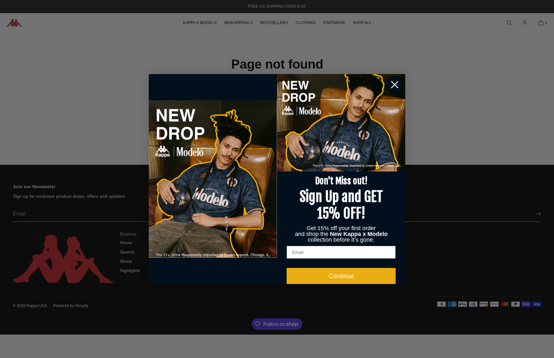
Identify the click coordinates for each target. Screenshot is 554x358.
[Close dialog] (395, 85)
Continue (341, 275)
